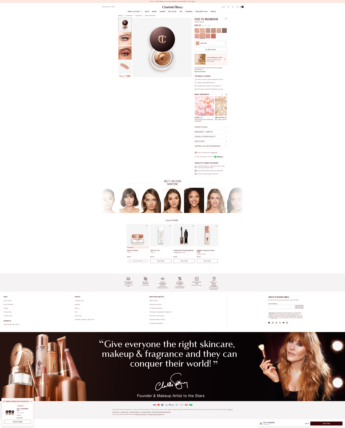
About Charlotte (8, 304)
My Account (78, 315)
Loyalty (223, 6)
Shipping (77, 304)
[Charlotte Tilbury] (172, 6)
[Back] (221, 94)
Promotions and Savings (157, 315)
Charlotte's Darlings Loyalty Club (84, 319)
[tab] (125, 24)
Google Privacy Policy (141, 414)
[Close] (31, 401)
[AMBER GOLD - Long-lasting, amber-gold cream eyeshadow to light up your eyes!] (213, 30)
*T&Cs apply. (271, 312)
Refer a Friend (154, 300)
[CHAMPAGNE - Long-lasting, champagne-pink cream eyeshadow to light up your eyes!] (219, 30)
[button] (237, 7)
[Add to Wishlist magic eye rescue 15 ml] (147, 226)
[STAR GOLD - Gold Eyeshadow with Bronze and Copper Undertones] (202, 36)
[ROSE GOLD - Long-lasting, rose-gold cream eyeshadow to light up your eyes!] (197, 36)
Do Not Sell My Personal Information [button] (161, 412)
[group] (204, 109)
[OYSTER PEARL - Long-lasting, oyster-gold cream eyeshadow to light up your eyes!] (208, 30)
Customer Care (79, 300)
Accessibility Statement (156, 323)
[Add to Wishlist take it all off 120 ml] (170, 226)
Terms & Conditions (135, 412)
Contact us (230, 409)
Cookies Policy (8, 315)
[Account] (228, 7)
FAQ (76, 312)
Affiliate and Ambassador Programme (160, 312)
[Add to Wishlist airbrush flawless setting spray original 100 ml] (216, 226)
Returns (77, 308)
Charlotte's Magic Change (157, 319)
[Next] (226, 94)
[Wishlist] (233, 7)
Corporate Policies (146, 412)
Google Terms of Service (155, 414)
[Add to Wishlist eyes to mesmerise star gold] (226, 18)
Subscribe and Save (155, 304)
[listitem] (135, 11)
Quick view (20, 417)
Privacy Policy (8, 312)
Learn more (214, 152)
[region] (17, 412)
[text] (138, 261)
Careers (6, 308)
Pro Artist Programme (156, 308)
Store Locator (8, 300)
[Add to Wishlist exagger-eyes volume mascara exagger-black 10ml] (193, 226)
